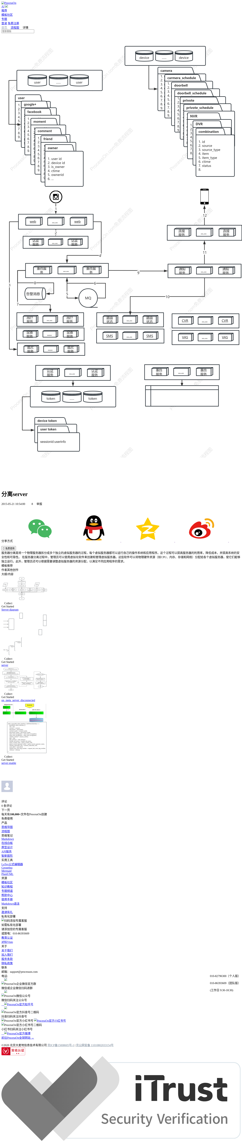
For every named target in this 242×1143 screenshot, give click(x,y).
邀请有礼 (7, 912)
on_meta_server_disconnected (18, 700)
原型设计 (7, 847)
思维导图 (7, 827)
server (4, 665)
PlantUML (7, 874)
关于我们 (7, 950)
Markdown (7, 838)
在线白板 (7, 843)
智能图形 (7, 855)
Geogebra (6, 867)
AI (2, 6)
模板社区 (7, 14)
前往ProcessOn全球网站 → (17, 1037)
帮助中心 (7, 895)
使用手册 (7, 899)
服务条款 (7, 959)
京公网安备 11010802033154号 (95, 1045)
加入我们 (7, 954)
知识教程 (7, 886)
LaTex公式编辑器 (12, 864)
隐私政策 (7, 963)
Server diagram (9, 609)
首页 (4, 27)
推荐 (4, 10)
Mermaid (6, 870)
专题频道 (7, 890)
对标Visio (7, 941)
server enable (8, 763)
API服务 (6, 851)
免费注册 (13, 23)
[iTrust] (121, 1139)
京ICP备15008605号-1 (60, 1045)
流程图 (15, 27)
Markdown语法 (10, 903)
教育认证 (7, 937)
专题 (4, 19)
